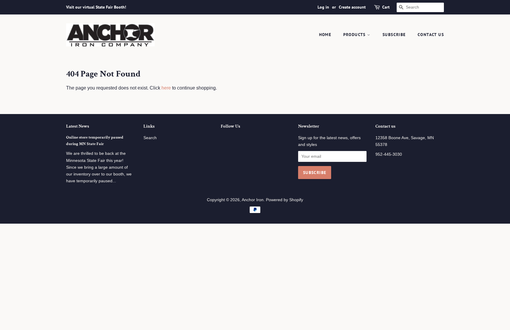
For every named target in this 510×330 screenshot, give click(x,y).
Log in (323, 7)
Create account (352, 7)
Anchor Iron (253, 200)
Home (325, 34)
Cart (386, 7)
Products (355, 34)
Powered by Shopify (284, 200)
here (166, 87)
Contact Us (431, 34)
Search (150, 138)
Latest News (77, 126)
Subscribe (394, 34)
